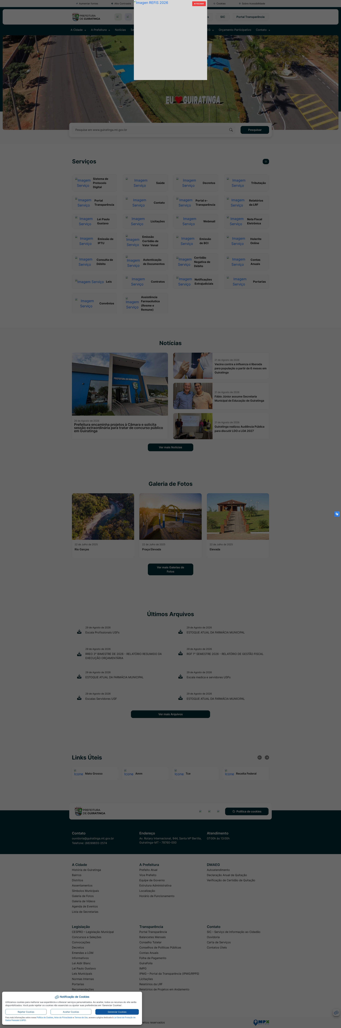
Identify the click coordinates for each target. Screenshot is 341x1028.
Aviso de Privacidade (63, 1017)
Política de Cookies (45, 1017)
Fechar (199, 4)
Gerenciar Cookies (117, 1012)
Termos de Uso (81, 1017)
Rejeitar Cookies (26, 1012)
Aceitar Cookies (71, 1012)
